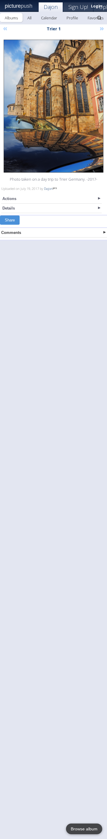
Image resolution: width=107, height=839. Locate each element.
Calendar (49, 18)
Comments (11, 232)
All (29, 18)
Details (8, 208)
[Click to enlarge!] (53, 106)
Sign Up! (78, 6)
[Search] (99, 18)
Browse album (84, 828)
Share (10, 220)
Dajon (51, 6)
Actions (9, 198)
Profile (72, 18)
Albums (11, 18)
